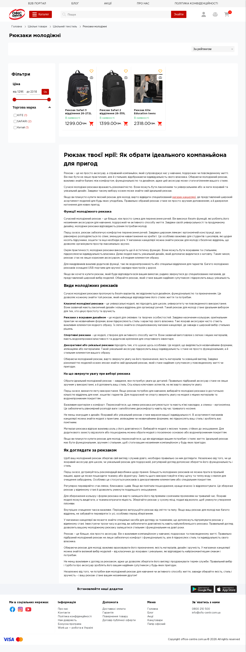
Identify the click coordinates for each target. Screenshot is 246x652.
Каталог (44, 14)
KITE (31, 115)
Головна (152, 609)
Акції (150, 616)
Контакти (64, 613)
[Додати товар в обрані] (91, 71)
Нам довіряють (67, 620)
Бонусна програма (69, 624)
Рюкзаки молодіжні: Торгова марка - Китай (31, 127)
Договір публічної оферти (119, 620)
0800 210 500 (201, 609)
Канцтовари (155, 620)
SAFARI (31, 121)
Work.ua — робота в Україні (75, 628)
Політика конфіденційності (75, 616)
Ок (45, 91)
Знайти (179, 14)
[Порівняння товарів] (215, 14)
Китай (31, 127)
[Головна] (17, 14)
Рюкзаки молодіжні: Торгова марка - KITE (31, 115)
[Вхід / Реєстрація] (203, 14)
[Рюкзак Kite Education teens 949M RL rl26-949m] (148, 88)
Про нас (63, 609)
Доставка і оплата (114, 609)
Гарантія (107, 613)
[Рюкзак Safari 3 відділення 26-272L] (79, 88)
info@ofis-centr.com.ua (206, 613)
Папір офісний (156, 624)
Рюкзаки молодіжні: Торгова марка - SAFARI (31, 121)
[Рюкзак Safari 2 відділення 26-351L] (114, 88)
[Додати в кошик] (91, 123)
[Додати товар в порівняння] (91, 77)
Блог (150, 613)
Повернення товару (115, 616)
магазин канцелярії (184, 197)
